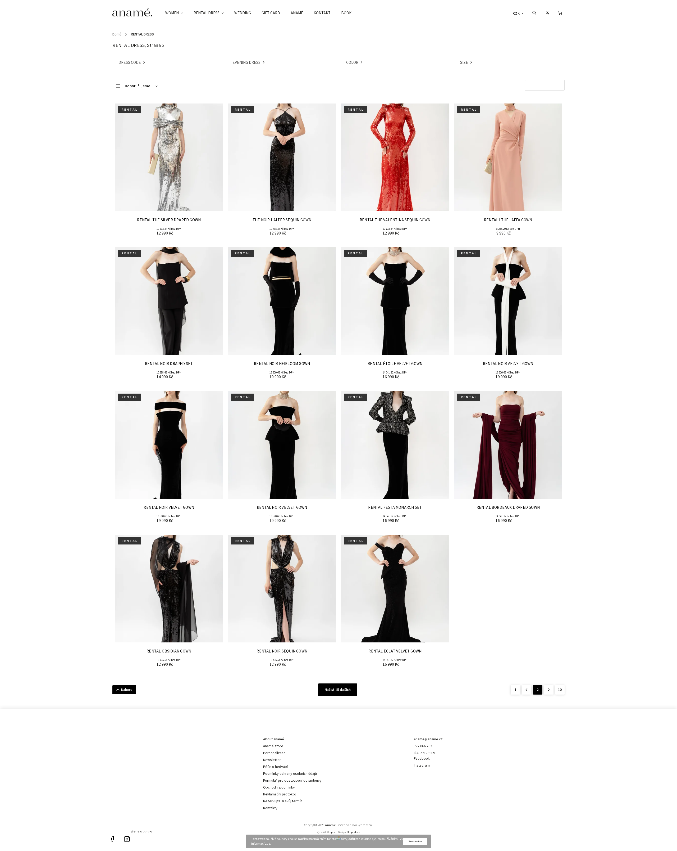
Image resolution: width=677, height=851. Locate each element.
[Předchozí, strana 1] (526, 690)
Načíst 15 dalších (338, 689)
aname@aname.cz (428, 739)
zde (267, 843)
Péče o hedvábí (275, 766)
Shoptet (331, 832)
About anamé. (274, 739)
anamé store (273, 746)
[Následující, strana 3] (549, 690)
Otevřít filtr (545, 85)
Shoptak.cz (353, 832)
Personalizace (274, 753)
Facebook (422, 758)
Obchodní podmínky (279, 787)
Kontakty (270, 808)
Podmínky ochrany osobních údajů (290, 773)
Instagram (422, 765)
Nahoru (126, 689)
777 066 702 (423, 746)
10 (560, 689)
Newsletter (272, 760)
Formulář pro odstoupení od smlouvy (292, 780)
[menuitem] (176, 13)
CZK (516, 13)
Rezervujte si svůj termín (282, 801)
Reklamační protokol (279, 794)
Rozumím (415, 841)
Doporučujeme (137, 86)
